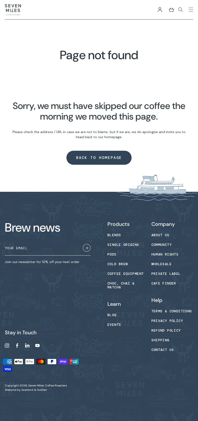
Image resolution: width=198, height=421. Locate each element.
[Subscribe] (87, 248)
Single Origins (123, 245)
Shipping (160, 340)
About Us (160, 235)
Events (114, 325)
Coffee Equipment (125, 274)
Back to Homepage (99, 157)
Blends (114, 235)
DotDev (42, 390)
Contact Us (162, 350)
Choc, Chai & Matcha (121, 285)
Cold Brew (117, 264)
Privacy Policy (167, 321)
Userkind (27, 390)
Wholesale (161, 264)
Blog (112, 315)
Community (161, 245)
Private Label (166, 274)
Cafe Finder (163, 283)
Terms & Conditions (171, 311)
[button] (171, 9)
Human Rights (165, 254)
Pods (112, 254)
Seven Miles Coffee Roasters (47, 385)
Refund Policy (166, 330)
